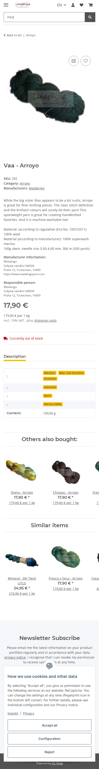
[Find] (90, 17)
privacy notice (15, 657)
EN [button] (59, 5)
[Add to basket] (7, 49)
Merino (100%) (52, 404)
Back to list (14, 35)
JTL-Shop (57, 763)
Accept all (49, 725)
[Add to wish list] (86, 61)
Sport (47, 395)
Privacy (28, 713)
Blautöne (49, 373)
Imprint (13, 713)
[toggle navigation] (6, 3)
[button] (73, 5)
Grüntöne (50, 378)
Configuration (49, 739)
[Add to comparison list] (74, 61)
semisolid (50, 387)
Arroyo (25, 183)
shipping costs (45, 320)
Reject (49, 752)
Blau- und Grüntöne (71, 373)
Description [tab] (15, 356)
